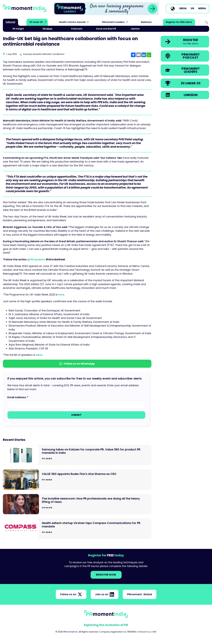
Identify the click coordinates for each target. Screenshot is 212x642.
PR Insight (18, 28)
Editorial (10, 22)
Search (206, 22)
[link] (106, 8)
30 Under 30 (36, 22)
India (183, 8)
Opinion (135, 28)
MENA (202, 8)
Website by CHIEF (147, 631)
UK (192, 8)
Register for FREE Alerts (179, 22)
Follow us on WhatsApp (79, 363)
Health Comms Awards (72, 22)
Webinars (146, 22)
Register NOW (106, 574)
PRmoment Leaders (113, 22)
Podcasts (76, 28)
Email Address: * (17, 397)
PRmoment (139, 594)
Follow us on (68, 594)
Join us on (101, 594)
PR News (47, 28)
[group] (106, 8)
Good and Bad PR (106, 28)
